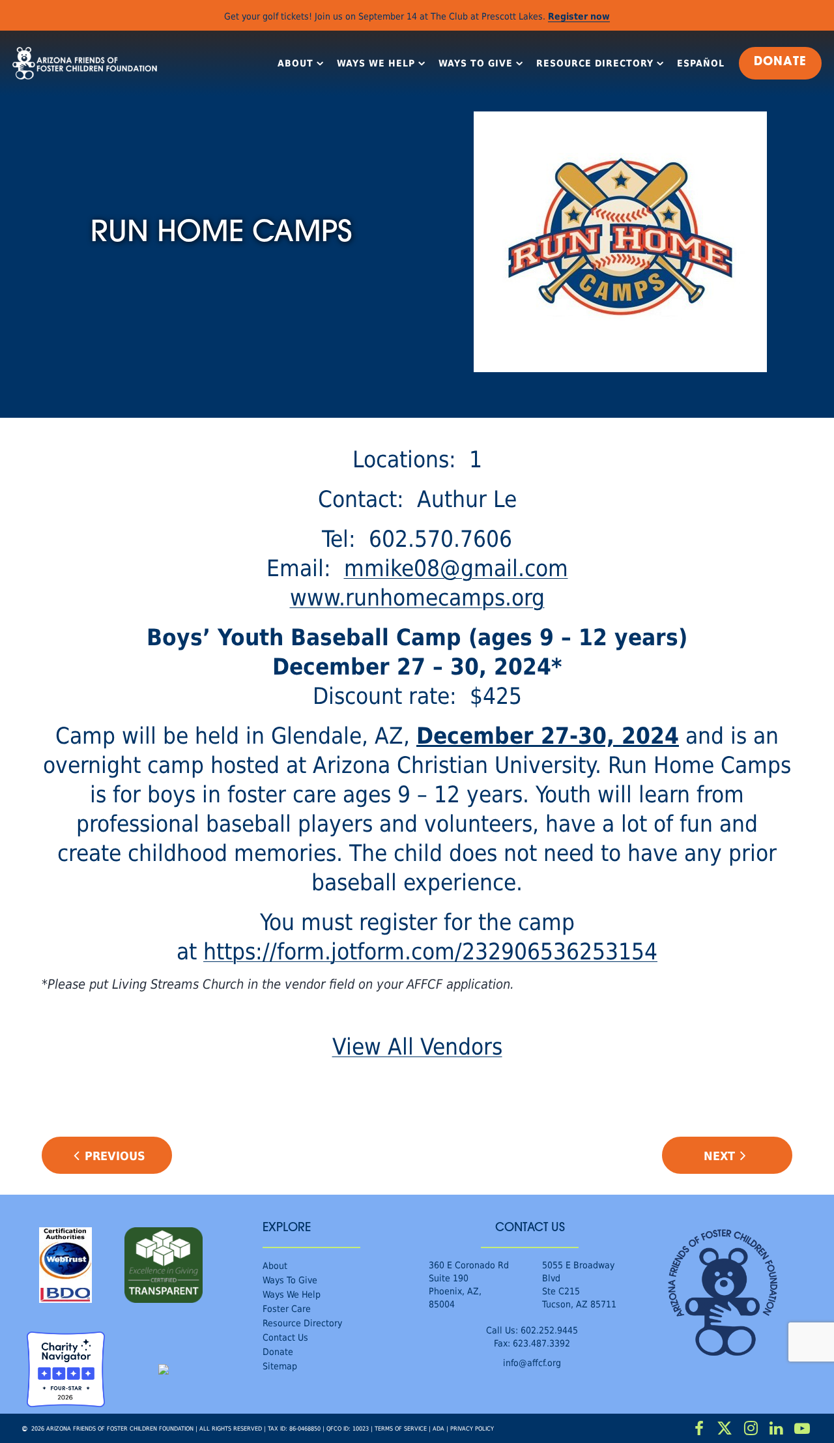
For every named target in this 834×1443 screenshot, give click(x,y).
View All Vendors (417, 1046)
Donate (278, 1351)
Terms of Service (401, 1428)
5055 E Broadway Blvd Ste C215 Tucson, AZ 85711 (579, 1284)
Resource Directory (595, 63)
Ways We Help (376, 63)
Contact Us (285, 1337)
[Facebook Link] (699, 1429)
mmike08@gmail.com (456, 567)
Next (719, 1155)
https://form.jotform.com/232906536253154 (430, 950)
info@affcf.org (532, 1362)
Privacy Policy (472, 1428)
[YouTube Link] (802, 1429)
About (295, 63)
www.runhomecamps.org (417, 596)
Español (701, 63)
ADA (438, 1428)
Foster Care (287, 1308)
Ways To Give (476, 63)
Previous (115, 1155)
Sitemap (280, 1365)
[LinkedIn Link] (777, 1429)
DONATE (780, 62)
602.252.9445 (549, 1329)
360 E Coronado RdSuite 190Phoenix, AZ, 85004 (469, 1284)
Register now (579, 15)
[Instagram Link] (751, 1429)
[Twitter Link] (725, 1429)
